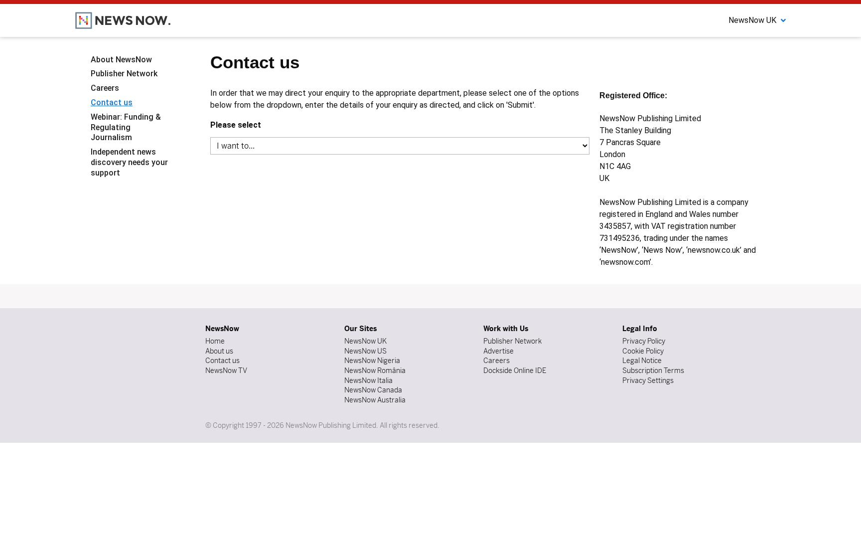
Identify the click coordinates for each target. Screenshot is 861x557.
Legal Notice (642, 360)
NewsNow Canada (373, 389)
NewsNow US (365, 351)
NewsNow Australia (375, 399)
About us (219, 351)
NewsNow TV (226, 370)
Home (215, 341)
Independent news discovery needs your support (129, 162)
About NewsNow (121, 59)
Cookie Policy (643, 351)
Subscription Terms (653, 370)
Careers (105, 88)
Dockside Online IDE (514, 370)
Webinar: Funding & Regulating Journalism (126, 127)
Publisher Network (124, 73)
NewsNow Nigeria (372, 360)
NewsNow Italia (368, 380)
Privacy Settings (648, 380)
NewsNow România (375, 370)
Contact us (112, 102)
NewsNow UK (365, 341)
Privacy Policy (643, 341)
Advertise (498, 351)
